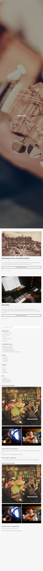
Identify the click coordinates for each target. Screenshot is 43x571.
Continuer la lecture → (21, 267)
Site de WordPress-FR (7, 382)
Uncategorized (5, 372)
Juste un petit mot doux (7, 338)
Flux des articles (6, 379)
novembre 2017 (5, 359)
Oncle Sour (5, 336)
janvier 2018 (5, 358)
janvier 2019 (5, 357)
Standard (10, 260)
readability (22, 260)
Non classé (5, 369)
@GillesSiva (37, 459)
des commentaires (7, 380)
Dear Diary (5, 305)
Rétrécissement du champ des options (16, 258)
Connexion (5, 377)
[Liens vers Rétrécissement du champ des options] (21, 243)
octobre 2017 (5, 361)
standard (25, 260)
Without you (5, 340)
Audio (4, 366)
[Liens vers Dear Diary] (21, 289)
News (4, 368)
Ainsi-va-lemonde (17, 260)
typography (29, 260)
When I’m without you (7, 334)
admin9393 (5, 346)
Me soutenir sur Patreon (7, 332)
